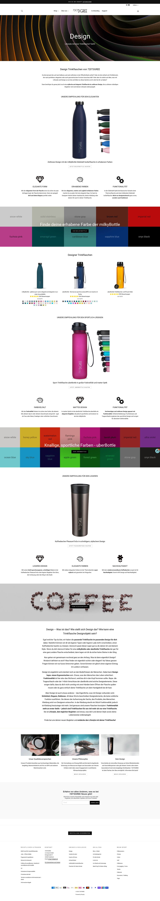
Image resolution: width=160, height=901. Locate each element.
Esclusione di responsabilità (28, 871)
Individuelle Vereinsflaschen (76, 863)
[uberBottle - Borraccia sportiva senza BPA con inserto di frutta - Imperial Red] (83, 301)
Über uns (64, 11)
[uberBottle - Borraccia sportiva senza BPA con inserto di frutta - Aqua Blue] (91, 303)
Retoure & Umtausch (26, 860)
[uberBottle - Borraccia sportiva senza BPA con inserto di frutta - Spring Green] (92, 301)
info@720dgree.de (53, 859)
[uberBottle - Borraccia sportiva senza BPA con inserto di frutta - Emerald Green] (76, 301)
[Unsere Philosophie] (80, 745)
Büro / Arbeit (96, 851)
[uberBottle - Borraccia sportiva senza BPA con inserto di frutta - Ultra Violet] (73, 303)
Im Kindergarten (97, 854)
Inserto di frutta (73, 857)
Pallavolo (119, 872)
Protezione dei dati (25, 874)
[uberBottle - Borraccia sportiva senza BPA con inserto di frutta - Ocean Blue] (69, 303)
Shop (56, 11)
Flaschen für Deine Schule (75, 866)
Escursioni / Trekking (122, 875)
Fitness (119, 854)
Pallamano (120, 863)
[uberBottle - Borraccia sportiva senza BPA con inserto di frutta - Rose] (90, 301)
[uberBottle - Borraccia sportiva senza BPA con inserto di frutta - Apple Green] (80, 303)
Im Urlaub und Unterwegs (99, 863)
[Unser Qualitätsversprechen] (40, 745)
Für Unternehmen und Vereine (52, 862)
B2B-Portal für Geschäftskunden (29, 851)
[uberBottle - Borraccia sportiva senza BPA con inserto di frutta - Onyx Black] (63, 301)
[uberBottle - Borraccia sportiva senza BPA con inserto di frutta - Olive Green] (81, 301)
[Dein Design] (120, 745)
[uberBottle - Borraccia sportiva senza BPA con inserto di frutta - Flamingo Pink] (89, 303)
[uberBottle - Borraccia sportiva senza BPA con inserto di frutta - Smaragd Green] (70, 301)
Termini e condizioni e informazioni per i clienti (31, 878)
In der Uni (95, 860)
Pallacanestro (120, 851)
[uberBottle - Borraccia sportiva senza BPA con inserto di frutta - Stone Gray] (72, 301)
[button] (34, 296)
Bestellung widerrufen (80, 833)
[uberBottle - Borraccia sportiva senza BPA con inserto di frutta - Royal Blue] (67, 301)
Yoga (118, 878)
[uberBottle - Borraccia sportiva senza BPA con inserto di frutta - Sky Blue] (71, 303)
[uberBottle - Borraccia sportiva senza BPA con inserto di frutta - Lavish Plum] (85, 301)
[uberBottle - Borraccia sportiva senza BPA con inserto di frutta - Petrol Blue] (65, 301)
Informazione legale (26, 882)
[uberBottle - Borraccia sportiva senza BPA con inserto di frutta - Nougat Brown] (84, 303)
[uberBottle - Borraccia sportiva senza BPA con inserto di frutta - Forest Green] (79, 301)
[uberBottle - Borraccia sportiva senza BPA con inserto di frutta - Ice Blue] (97, 301)
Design (70, 851)
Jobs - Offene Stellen (26, 854)
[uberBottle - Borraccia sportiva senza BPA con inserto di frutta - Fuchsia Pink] (75, 303)
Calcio (118, 857)
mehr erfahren (80, 774)
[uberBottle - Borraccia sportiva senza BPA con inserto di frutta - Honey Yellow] (82, 303)
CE (21, 868)
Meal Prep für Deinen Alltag (100, 866)
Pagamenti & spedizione (27, 857)
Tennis (118, 869)
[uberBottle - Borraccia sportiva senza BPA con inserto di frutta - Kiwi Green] (94, 301)
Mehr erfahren (120, 774)
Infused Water (72, 860)
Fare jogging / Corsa (122, 866)
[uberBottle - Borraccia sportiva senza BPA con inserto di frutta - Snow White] (87, 303)
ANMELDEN (95, 803)
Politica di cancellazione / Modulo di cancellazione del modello (30, 864)
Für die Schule (96, 857)
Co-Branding (95, 11)
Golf (118, 860)
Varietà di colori (73, 854)
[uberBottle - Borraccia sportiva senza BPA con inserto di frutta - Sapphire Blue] (74, 301)
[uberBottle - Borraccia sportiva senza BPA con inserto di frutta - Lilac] (88, 301)
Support (104, 11)
